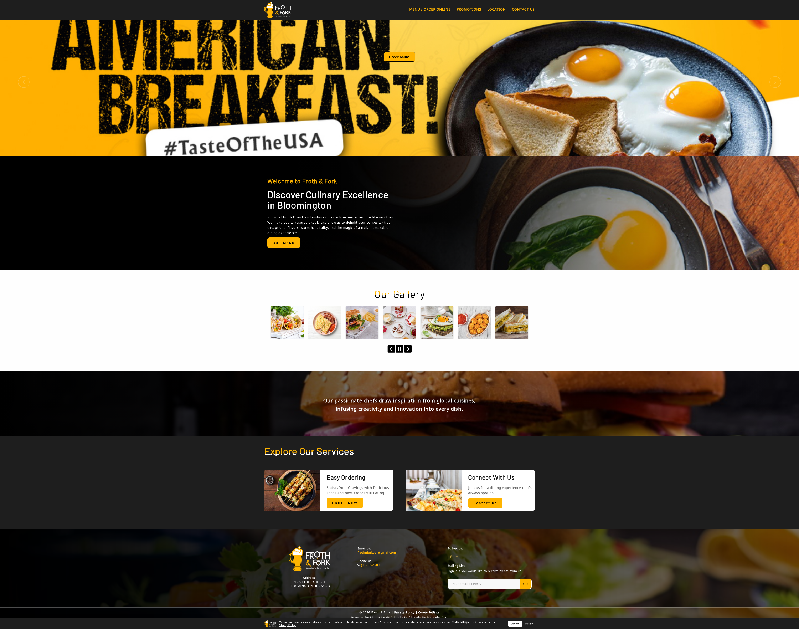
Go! (525, 584)
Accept (515, 623)
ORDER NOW (345, 503)
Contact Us (523, 9)
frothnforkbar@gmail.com (376, 552)
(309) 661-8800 (372, 565)
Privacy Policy (287, 625)
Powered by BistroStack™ (370, 617)
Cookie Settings (460, 621)
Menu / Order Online (429, 9)
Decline (529, 623)
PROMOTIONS (469, 9)
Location (497, 9)
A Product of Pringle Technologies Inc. (419, 617)
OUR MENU (284, 243)
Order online (399, 57)
